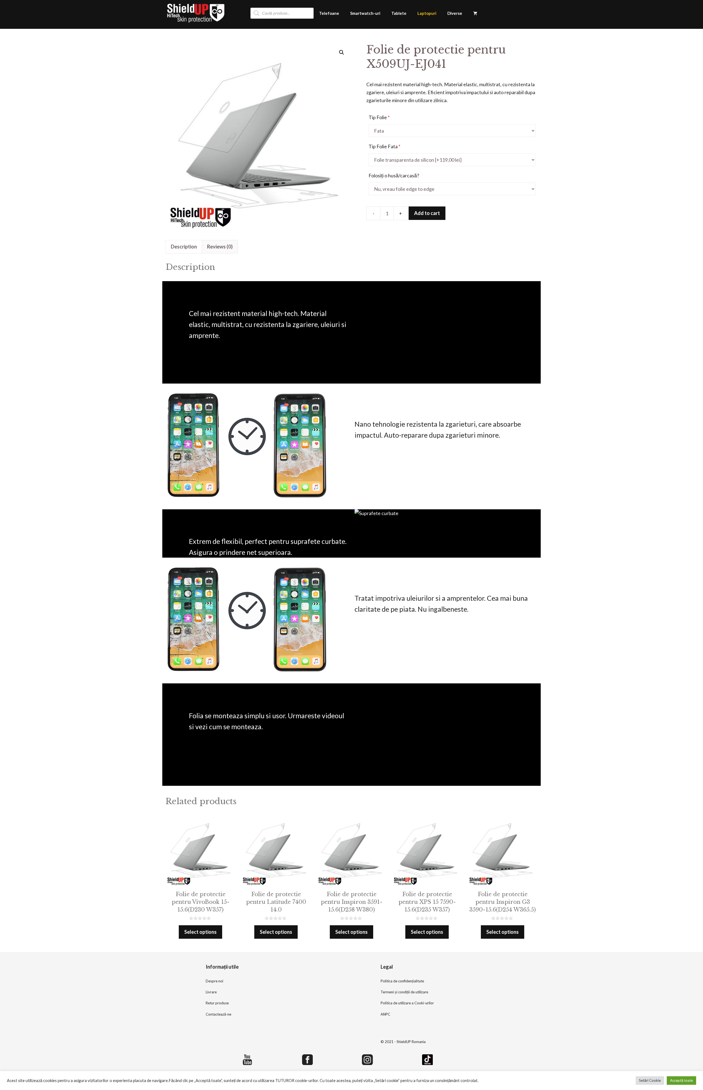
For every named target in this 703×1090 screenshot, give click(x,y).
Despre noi (214, 981)
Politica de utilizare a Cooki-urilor (407, 1003)
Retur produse (217, 1003)
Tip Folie (379, 117)
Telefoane (329, 13)
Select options (200, 932)
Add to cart (427, 213)
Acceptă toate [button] (681, 1080)
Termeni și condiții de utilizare (404, 992)
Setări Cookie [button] (650, 1080)
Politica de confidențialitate (402, 981)
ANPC (385, 1014)
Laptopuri (426, 13)
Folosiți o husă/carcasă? (394, 175)
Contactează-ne (218, 1014)
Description (184, 247)
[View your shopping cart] (475, 13)
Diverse (454, 13)
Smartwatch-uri (365, 13)
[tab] (184, 246)
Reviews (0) (220, 247)
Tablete (398, 13)
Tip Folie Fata (384, 146)
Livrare (211, 992)
